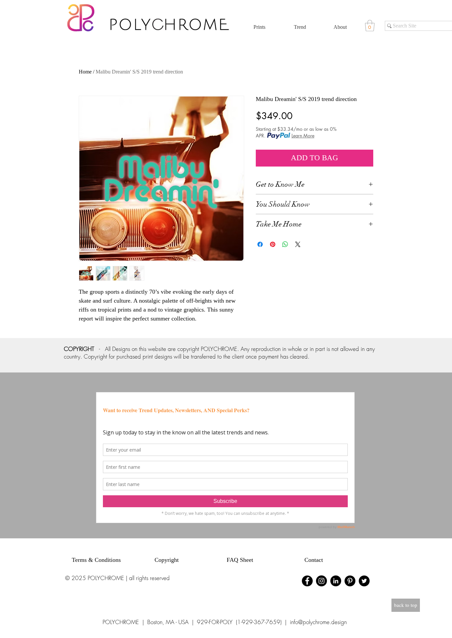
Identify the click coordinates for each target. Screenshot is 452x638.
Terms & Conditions (96, 560)
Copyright (167, 560)
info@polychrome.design (318, 622)
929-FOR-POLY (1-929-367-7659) (239, 622)
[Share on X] (298, 244)
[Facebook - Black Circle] (307, 580)
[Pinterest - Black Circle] (349, 580)
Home (85, 71)
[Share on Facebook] (260, 244)
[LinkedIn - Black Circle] (335, 580)
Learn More (303, 135)
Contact (313, 560)
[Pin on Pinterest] (273, 244)
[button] (370, 25)
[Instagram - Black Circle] (321, 580)
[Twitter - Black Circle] (364, 580)
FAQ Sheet (240, 560)
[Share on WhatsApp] (285, 244)
